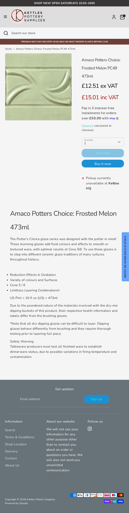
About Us (12, 465)
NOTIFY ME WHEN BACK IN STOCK (125, 257)
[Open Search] (6, 33)
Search (10, 430)
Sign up (96, 399)
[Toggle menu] (5, 17)
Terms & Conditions (19, 437)
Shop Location (16, 444)
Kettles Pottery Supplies (41, 499)
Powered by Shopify (16, 503)
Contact (11, 458)
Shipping (87, 126)
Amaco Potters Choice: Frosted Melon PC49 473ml (45, 48)
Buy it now (103, 164)
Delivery (11, 451)
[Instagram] (90, 429)
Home (8, 48)
